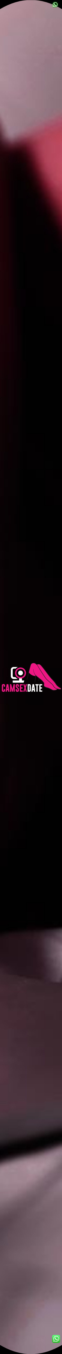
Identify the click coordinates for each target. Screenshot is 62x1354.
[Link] (55, 5)
